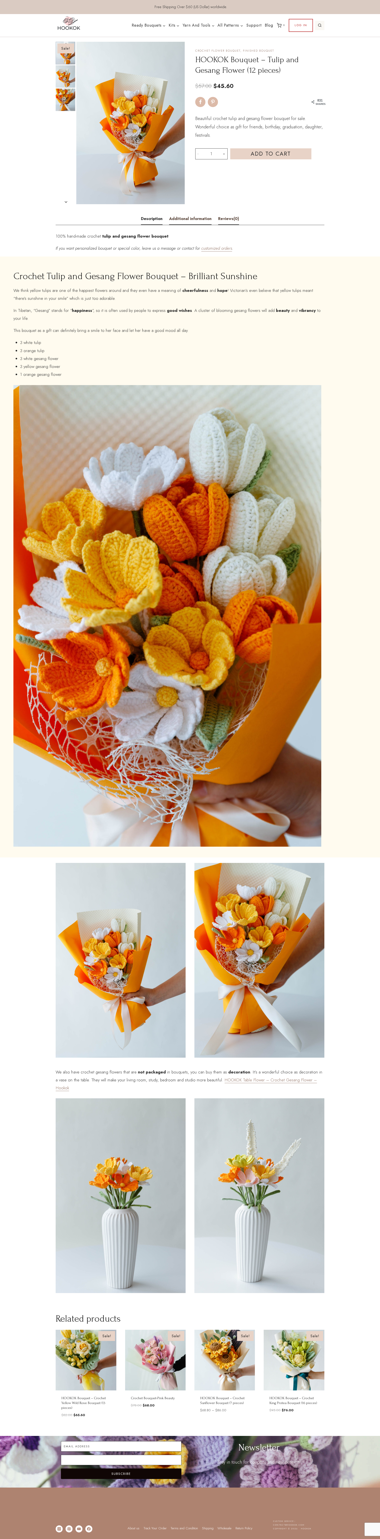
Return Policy (244, 1528)
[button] (65, 76)
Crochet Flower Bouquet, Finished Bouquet (234, 51)
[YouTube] (78, 1528)
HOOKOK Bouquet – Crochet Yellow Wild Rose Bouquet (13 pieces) (83, 1403)
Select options (224, 1423)
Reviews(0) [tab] (228, 219)
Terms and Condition (184, 1528)
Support (254, 25)
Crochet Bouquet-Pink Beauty (153, 1398)
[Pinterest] (69, 1528)
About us (133, 1528)
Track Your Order (155, 1528)
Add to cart (271, 154)
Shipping (208, 1528)
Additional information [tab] (190, 219)
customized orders (216, 248)
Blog (269, 25)
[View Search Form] (319, 25)
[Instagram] (59, 1528)
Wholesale (224, 1528)
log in (301, 25)
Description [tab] (152, 219)
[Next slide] (66, 202)
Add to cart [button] (155, 1418)
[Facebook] (88, 1528)
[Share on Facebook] (200, 102)
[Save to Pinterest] (213, 102)
